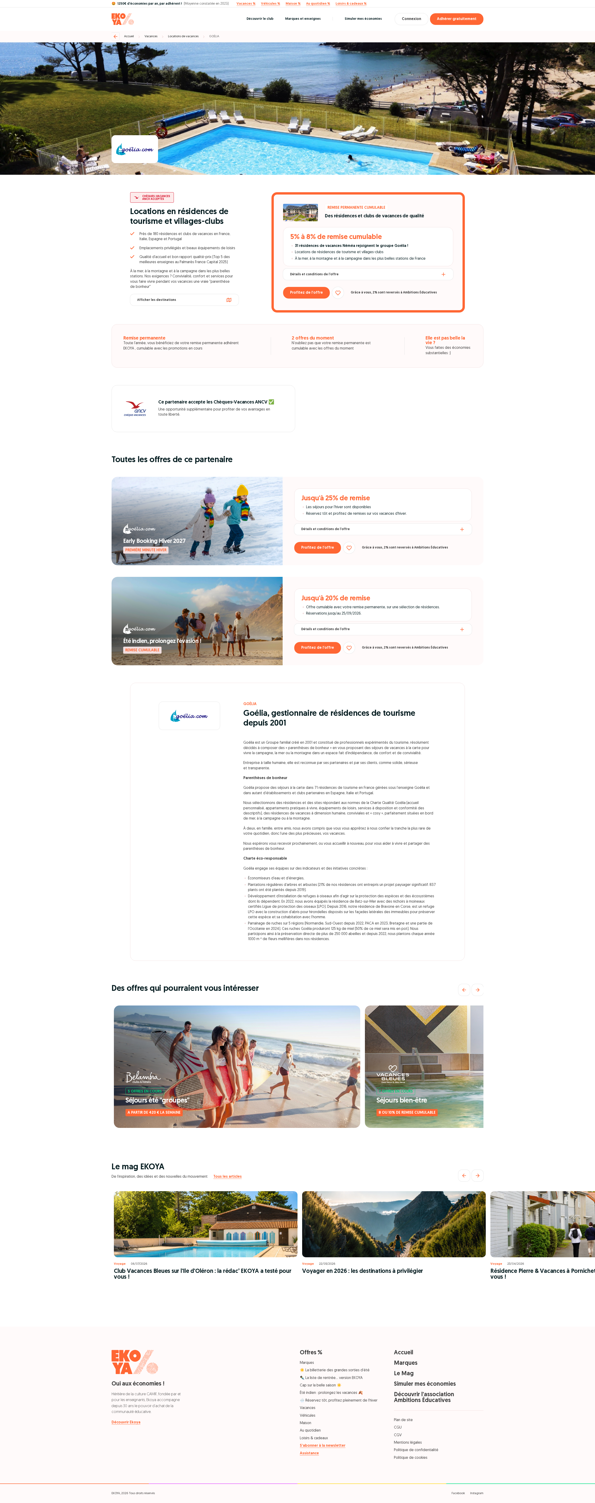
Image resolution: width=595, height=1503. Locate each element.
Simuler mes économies (363, 19)
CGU (398, 1427)
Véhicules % (270, 4)
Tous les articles (227, 1177)
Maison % (293, 4)
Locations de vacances (183, 36)
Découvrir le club (260, 19)
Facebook (458, 1493)
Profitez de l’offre (306, 293)
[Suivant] (477, 990)
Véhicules (307, 1416)
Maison (305, 1423)
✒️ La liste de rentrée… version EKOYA (331, 1378)
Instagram (476, 1493)
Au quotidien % (318, 4)
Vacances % (246, 4)
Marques (307, 1363)
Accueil (129, 36)
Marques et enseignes (303, 19)
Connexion (411, 19)
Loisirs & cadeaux (314, 1438)
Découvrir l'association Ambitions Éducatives (424, 1397)
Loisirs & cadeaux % (351, 4)
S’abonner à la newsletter (322, 1446)
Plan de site (403, 1420)
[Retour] (115, 36)
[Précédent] (464, 990)
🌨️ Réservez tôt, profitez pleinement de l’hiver (338, 1400)
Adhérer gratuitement (456, 19)
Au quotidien (310, 1430)
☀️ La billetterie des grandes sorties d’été (335, 1370)
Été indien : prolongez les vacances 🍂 (331, 1393)
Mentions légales (408, 1443)
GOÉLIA (214, 36)
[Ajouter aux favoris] (338, 293)
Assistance (309, 1453)
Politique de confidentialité (416, 1450)
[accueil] (123, 19)
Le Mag (404, 1374)
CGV (398, 1435)
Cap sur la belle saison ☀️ (320, 1385)
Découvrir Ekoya (126, 1422)
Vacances (151, 36)
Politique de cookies (410, 1458)
